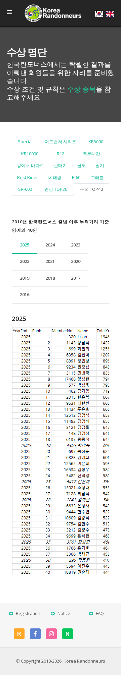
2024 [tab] (50, 245)
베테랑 (55, 177)
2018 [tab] (50, 278)
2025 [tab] (24, 245)
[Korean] (99, 14)
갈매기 (60, 165)
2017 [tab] (75, 278)
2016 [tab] (24, 294)
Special (25, 141)
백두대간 (91, 154)
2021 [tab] (50, 261)
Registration (28, 613)
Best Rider (27, 177)
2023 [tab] (75, 245)
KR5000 (95, 141)
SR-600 (25, 189)
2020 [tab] (75, 261)
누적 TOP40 (91, 189)
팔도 (81, 165)
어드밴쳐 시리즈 (60, 141)
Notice (63, 613)
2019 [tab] (24, 278)
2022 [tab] (24, 261)
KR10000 (29, 154)
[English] (110, 14)
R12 (60, 154)
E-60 (76, 177)
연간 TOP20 (55, 189)
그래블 (97, 177)
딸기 (99, 165)
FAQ (100, 613)
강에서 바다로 (30, 165)
